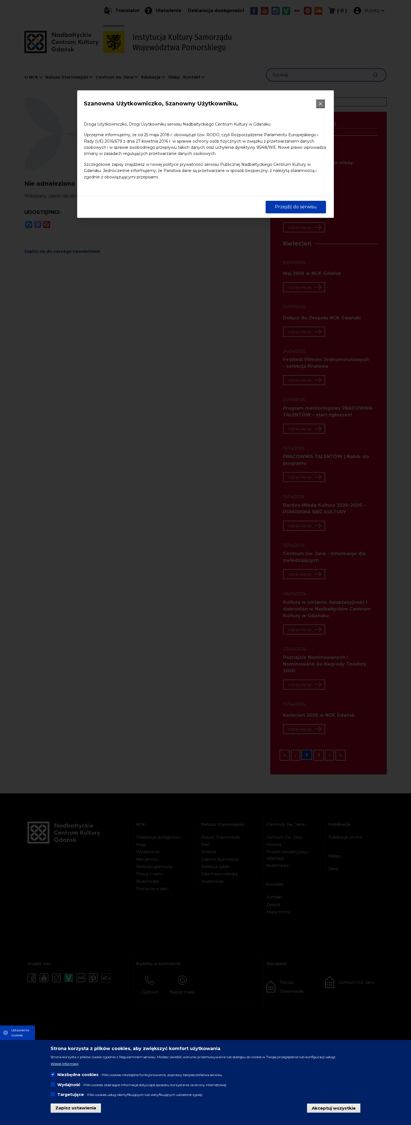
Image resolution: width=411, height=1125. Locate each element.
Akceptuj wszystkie (334, 1107)
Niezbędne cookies (77, 1074)
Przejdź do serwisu (296, 206)
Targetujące (70, 1094)
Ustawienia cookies (20, 1032)
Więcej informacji (65, 1063)
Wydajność (68, 1084)
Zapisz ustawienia (75, 1107)
